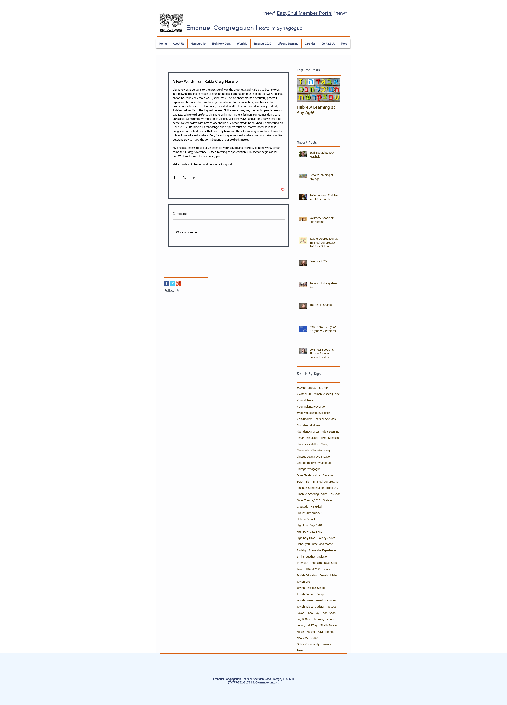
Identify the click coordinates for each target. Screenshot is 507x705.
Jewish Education (307, 575)
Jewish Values (305, 600)
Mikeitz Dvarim (329, 625)
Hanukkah (317, 506)
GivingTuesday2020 (308, 500)
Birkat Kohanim (329, 438)
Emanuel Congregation (326, 481)
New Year (302, 638)
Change (325, 444)
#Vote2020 (304, 394)
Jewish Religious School (311, 588)
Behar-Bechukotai (307, 438)
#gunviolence (305, 400)
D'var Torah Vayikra (308, 475)
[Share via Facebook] (174, 177)
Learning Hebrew (324, 619)
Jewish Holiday (329, 575)
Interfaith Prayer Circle (324, 563)
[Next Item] (334, 90)
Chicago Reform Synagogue (314, 463)
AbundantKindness (308, 431)
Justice (332, 606)
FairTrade (335, 494)
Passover (327, 644)
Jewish (327, 569)
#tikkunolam (304, 419)
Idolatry (301, 550)
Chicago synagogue (308, 469)
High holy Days (306, 538)
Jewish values (305, 606)
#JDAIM (323, 388)
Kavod (300, 613)
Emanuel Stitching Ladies (312, 494)
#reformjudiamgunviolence (313, 413)
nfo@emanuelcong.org (265, 682)
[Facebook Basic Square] (166, 283)
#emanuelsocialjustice (326, 394)
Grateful (327, 500)
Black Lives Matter (307, 444)
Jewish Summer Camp (310, 594)
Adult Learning (330, 431)
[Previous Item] (303, 90)
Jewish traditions (326, 600)
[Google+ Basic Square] (178, 283)
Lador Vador (329, 613)
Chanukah (303, 450)
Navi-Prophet (326, 632)
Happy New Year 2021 (310, 513)
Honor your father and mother (315, 544)
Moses (300, 632)
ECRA (300, 481)
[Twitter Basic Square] (172, 283)
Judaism (320, 606)
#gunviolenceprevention (311, 406)
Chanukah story (320, 450)
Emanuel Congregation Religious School (318, 488)
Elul (308, 481)
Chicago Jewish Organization (314, 456)
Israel (300, 569)
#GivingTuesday (306, 388)
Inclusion (322, 556)
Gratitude (302, 506)
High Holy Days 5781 (309, 525)
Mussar (311, 632)
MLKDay (312, 625)
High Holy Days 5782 (309, 531)
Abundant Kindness (308, 425)
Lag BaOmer (304, 619)
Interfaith (302, 563)
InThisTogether (306, 556)
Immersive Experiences (322, 550)
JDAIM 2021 (313, 569)
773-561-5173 (241, 682)
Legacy (301, 625)
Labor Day (313, 613)
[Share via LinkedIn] (194, 177)
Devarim (328, 475)
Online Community (308, 644)
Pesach (301, 650)
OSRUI (315, 638)
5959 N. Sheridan (325, 419)
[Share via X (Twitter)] (184, 177)
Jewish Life (303, 582)
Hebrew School (306, 519)
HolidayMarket (326, 538)
